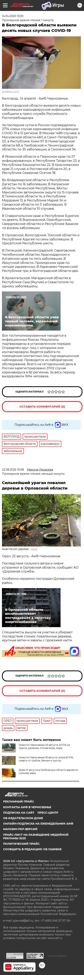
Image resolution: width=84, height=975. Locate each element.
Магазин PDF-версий (20, 829)
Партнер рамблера (57, 956)
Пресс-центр (48, 812)
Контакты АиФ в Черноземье (27, 807)
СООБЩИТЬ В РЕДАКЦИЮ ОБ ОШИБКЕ (32, 849)
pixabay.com (10, 91)
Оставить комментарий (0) (42, 406)
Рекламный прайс (18, 801)
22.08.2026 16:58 (13, 469)
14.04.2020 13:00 (12, 16)
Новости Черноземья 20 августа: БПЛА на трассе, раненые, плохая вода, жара (44, 746)
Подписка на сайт (18, 812)
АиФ (34, 549)
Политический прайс (21, 844)
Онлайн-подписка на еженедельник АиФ (38, 823)
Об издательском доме (23, 818)
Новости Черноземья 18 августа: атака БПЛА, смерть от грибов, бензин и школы (46, 759)
